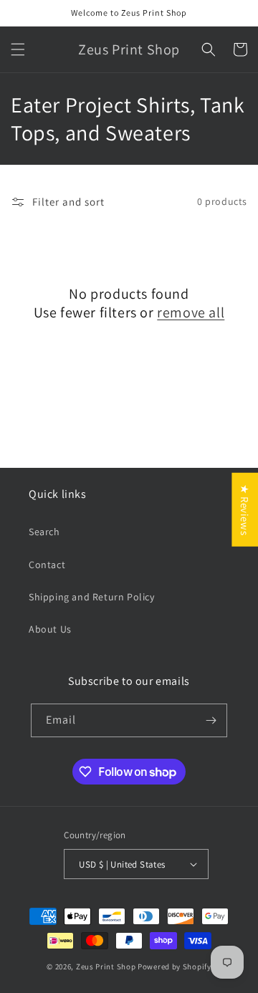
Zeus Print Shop (106, 966)
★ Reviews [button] (245, 509)
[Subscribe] (210, 720)
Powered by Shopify (174, 966)
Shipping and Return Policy (92, 596)
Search (44, 531)
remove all (190, 312)
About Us (50, 629)
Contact (47, 564)
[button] (18, 49)
